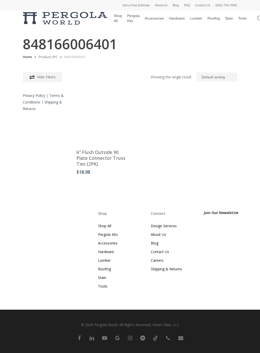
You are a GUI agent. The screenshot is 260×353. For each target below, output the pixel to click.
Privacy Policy (34, 95)
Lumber (104, 260)
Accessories (108, 243)
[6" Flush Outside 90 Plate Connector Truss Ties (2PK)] (102, 119)
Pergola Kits (108, 234)
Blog (154, 243)
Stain (102, 277)
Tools (102, 286)
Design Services (164, 225)
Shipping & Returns (166, 269)
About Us (158, 234)
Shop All (104, 225)
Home (27, 57)
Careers (157, 260)
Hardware (106, 251)
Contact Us (160, 251)
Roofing (104, 269)
